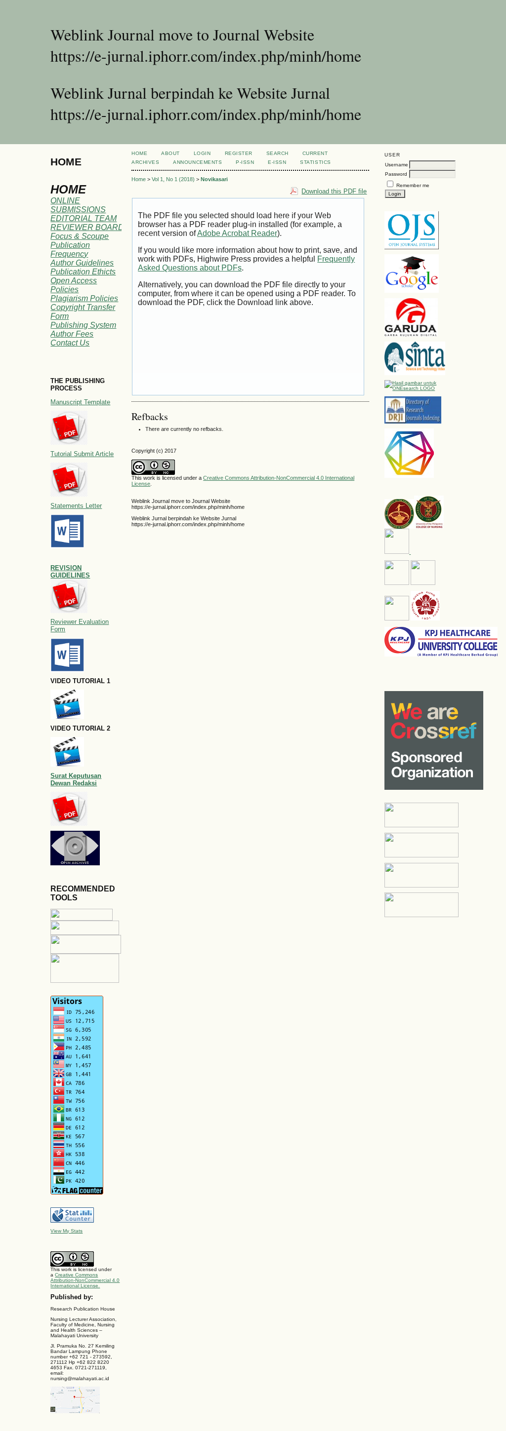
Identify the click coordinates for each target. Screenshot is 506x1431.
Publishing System (83, 325)
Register (239, 153)
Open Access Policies (73, 285)
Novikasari (214, 179)
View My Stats (66, 1231)
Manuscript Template (80, 402)
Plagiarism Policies (84, 298)
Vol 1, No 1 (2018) (173, 179)
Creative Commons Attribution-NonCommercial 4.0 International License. (85, 1280)
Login (202, 153)
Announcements (197, 162)
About (170, 153)
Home (139, 153)
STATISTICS (315, 162)
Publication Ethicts (83, 272)
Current (315, 153)
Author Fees (71, 334)
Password (396, 174)
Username (396, 164)
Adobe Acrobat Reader (237, 233)
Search (277, 153)
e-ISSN (277, 162)
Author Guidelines (82, 263)
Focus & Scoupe (79, 236)
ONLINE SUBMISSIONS (78, 205)
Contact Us (69, 343)
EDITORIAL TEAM (83, 218)
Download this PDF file (334, 191)
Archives (145, 162)
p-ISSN (245, 162)
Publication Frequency (70, 249)
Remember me (412, 185)
